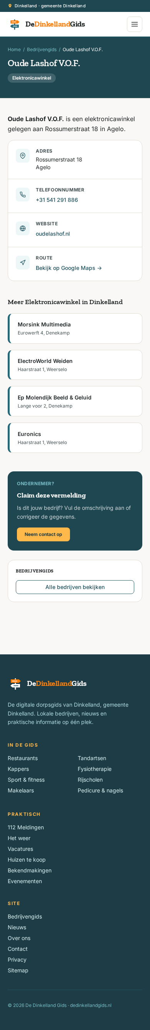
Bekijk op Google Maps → (69, 268)
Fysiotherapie (95, 768)
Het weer (19, 838)
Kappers (18, 768)
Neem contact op (43, 534)
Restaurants (23, 758)
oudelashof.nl (53, 233)
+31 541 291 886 (57, 199)
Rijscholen (90, 779)
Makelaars (21, 790)
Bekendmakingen (30, 870)
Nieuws (17, 927)
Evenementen (25, 881)
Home (14, 49)
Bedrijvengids (42, 49)
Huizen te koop (27, 859)
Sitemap (18, 970)
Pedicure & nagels (100, 790)
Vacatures (20, 848)
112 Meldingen (26, 827)
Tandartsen (92, 758)
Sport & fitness (26, 779)
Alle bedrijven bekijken (75, 587)
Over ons (19, 938)
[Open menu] (134, 24)
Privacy (17, 959)
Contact (18, 948)
